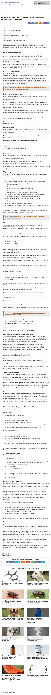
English (3, 11)
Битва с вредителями (10, 2)
